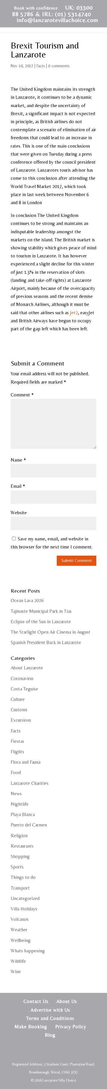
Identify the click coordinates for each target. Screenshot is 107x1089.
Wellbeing (21, 940)
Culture (18, 699)
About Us (66, 1001)
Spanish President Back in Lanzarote (46, 642)
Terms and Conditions (50, 1018)
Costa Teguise (24, 689)
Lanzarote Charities (29, 783)
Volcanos (20, 919)
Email (18, 486)
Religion (19, 835)
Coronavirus (22, 678)
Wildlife (18, 961)
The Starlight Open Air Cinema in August (50, 632)
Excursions (21, 720)
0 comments (59, 65)
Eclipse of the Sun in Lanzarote (41, 621)
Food (16, 772)
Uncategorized (25, 898)
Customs (19, 710)
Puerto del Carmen (29, 825)
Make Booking (31, 1026)
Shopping (20, 856)
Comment (22, 395)
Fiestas (17, 741)
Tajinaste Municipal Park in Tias (41, 611)
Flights (17, 751)
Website (19, 512)
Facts (41, 65)
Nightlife (20, 804)
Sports (17, 867)
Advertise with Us (50, 1010)
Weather (19, 929)
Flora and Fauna (25, 762)
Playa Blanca (23, 814)
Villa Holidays (24, 909)
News (16, 793)
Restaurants (22, 846)
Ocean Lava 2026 (27, 600)
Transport (20, 888)
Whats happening (28, 951)
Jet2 (74, 312)
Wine (16, 971)
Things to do (23, 877)
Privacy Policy (70, 1026)
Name (18, 460)
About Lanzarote (27, 668)
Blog (50, 1035)
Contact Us (35, 1001)
